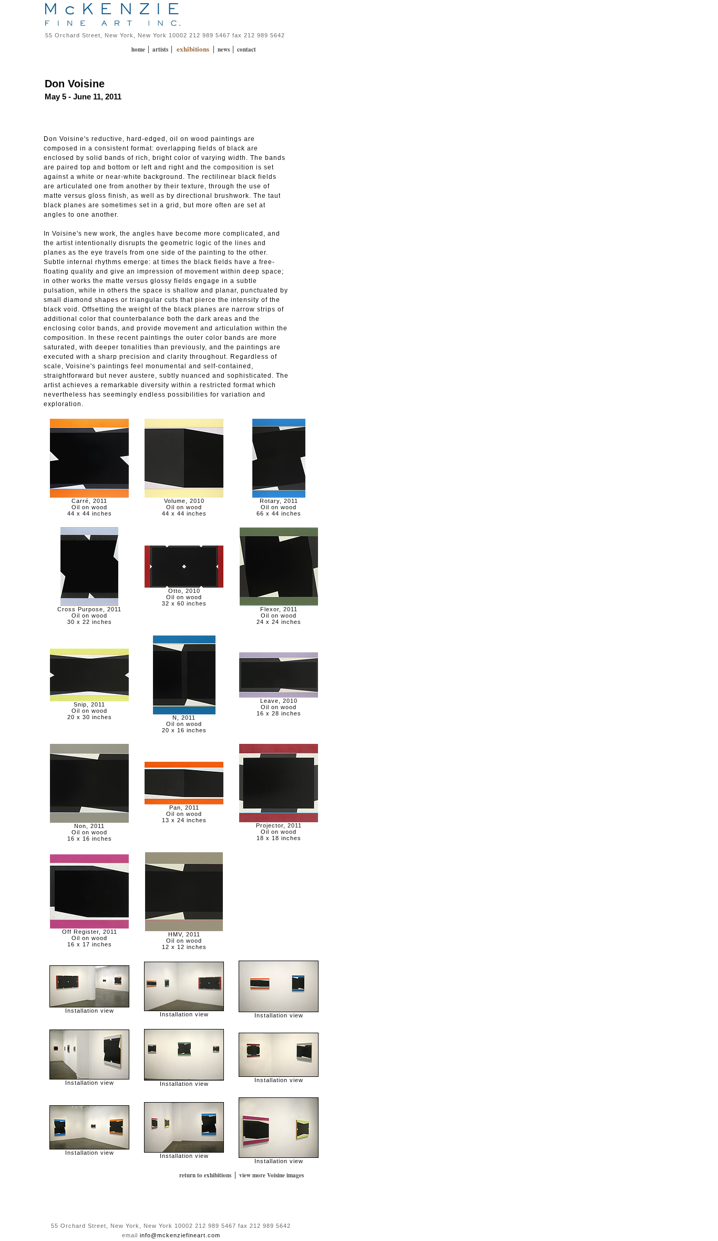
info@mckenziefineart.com (180, 1235)
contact (246, 49)
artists (161, 49)
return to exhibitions (205, 1175)
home (139, 49)
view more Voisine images (271, 1175)
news (224, 49)
